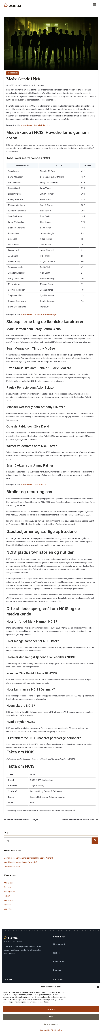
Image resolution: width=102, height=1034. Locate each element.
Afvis (51, 1017)
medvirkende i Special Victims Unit (35, 125)
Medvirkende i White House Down (78, 819)
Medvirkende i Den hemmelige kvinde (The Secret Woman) (28, 858)
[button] (98, 987)
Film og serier (12, 73)
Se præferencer (51, 1024)
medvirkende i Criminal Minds (33, 484)
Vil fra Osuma (25, 85)
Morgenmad (9, 900)
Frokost (7, 896)
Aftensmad (8, 883)
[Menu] (95, 5)
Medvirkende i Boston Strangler (23, 819)
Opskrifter (8, 909)
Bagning (7, 887)
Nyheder (7, 905)
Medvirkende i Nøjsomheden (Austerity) (20, 862)
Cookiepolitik (45, 1030)
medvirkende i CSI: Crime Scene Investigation (40, 314)
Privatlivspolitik (56, 1030)
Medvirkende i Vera (12, 867)
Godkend (51, 1009)
